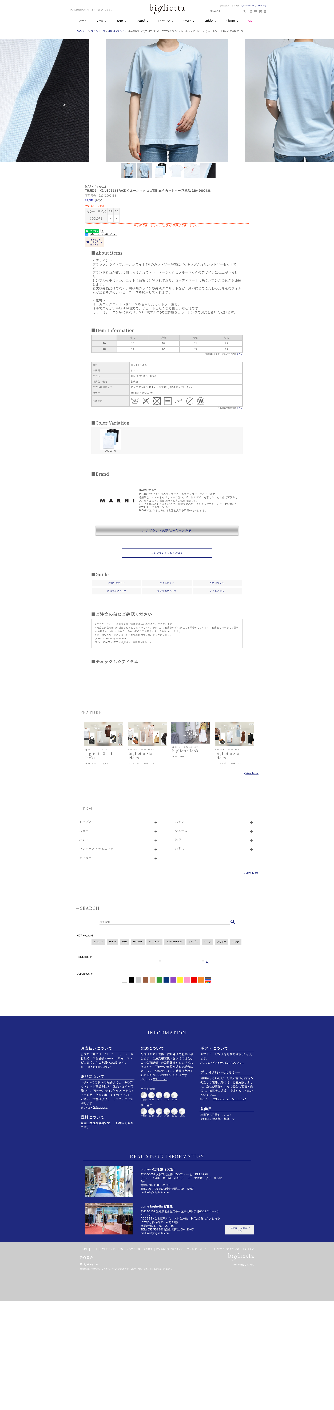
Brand (141, 21)
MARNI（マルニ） (117, 31)
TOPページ (83, 31)
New (100, 21)
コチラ (239, 354)
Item (120, 21)
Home (81, 21)
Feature (165, 21)
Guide (209, 21)
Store (187, 21)
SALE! (252, 21)
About (231, 21)
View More (252, 773)
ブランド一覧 (98, 31)
